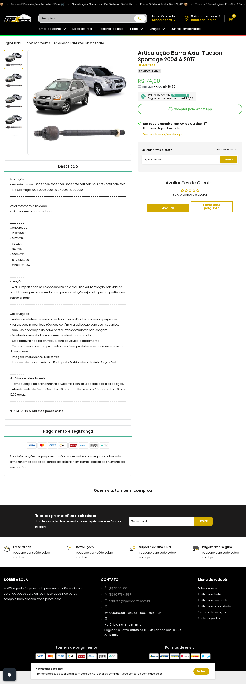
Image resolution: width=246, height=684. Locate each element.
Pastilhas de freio (111, 29)
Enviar (203, 521)
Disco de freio (82, 29)
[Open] (9, 674)
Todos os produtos (37, 43)
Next (132, 102)
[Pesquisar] (140, 18)
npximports (146, 65)
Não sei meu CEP (227, 149)
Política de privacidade (214, 606)
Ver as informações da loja (162, 134)
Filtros (134, 29)
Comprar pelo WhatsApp (192, 109)
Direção (155, 29)
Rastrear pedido (209, 618)
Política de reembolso (213, 600)
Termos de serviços (212, 612)
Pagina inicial (12, 43)
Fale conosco (207, 588)
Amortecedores (50, 29)
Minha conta (162, 20)
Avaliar (168, 208)
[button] (233, 19)
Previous (27, 102)
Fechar (201, 671)
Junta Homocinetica (186, 29)
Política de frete (209, 594)
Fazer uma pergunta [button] (211, 206)
